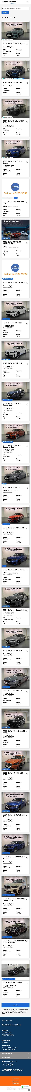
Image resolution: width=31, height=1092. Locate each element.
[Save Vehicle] (27, 44)
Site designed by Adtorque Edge (15, 1089)
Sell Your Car (15, 1081)
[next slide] (28, 31)
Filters (5, 12)
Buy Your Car (15, 1078)
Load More (15, 1005)
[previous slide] (3, 31)
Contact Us (15, 1083)
